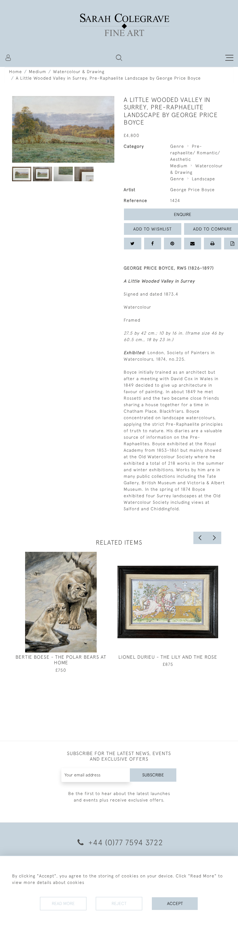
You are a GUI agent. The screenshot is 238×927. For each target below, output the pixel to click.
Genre (177, 146)
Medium (37, 71)
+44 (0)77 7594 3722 (124, 842)
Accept (175, 903)
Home (15, 71)
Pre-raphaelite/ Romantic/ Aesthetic (195, 153)
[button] (119, 57)
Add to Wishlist (152, 228)
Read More (63, 903)
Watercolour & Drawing (78, 71)
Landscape (203, 178)
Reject (119, 903)
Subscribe (153, 774)
